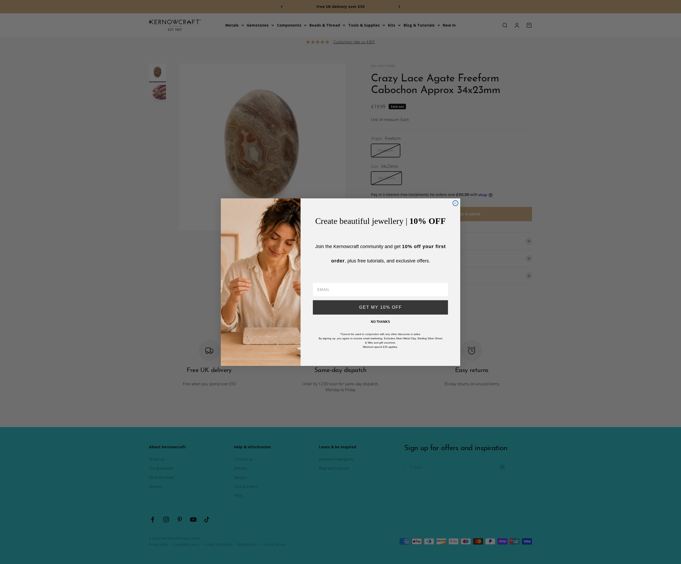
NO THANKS (380, 322)
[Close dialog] (455, 203)
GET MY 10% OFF (380, 307)
